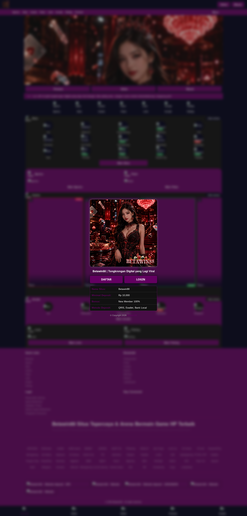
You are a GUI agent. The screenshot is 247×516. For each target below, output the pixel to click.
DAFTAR (106, 279)
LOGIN (140, 279)
